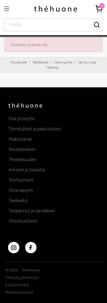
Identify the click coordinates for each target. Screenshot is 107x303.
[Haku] (97, 25)
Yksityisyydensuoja (22, 277)
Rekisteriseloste (19, 292)
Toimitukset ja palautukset (35, 128)
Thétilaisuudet (23, 159)
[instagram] (13, 247)
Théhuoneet (21, 180)
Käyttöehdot (17, 285)
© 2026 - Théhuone (22, 270)
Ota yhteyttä (21, 118)
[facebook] (31, 247)
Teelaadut (18, 200)
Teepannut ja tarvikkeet (32, 210)
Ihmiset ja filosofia (27, 169)
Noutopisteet (22, 149)
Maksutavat (20, 139)
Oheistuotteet (23, 221)
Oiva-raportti (21, 190)
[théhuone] (55, 8)
